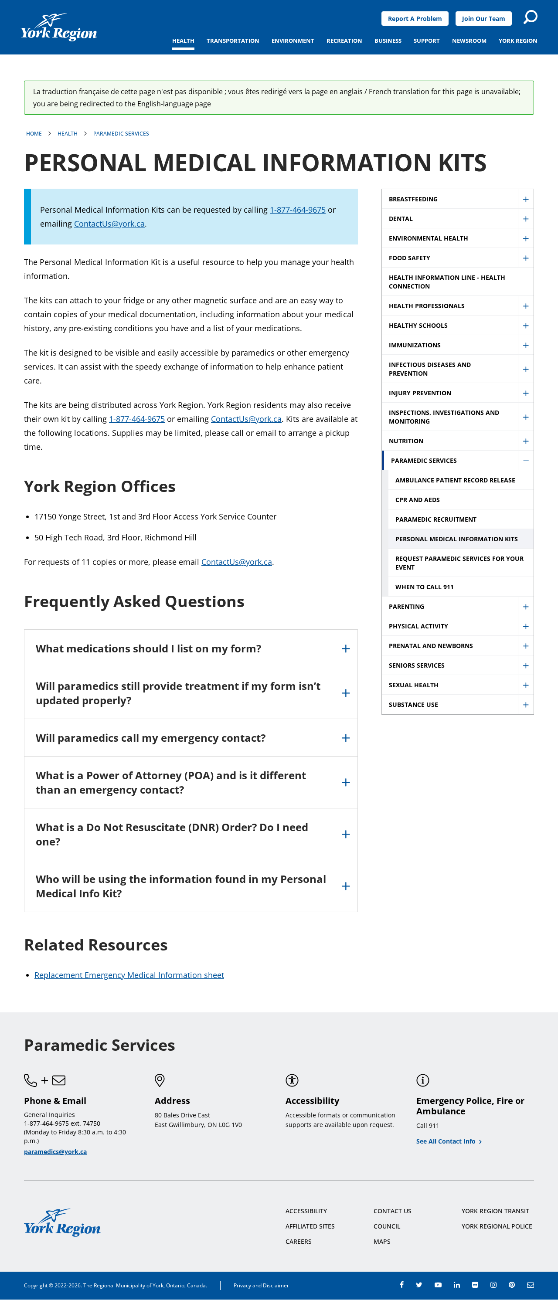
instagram (493, 1284)
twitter (419, 1284)
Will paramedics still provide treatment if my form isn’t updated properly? (178, 693)
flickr (475, 1284)
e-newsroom (530, 1284)
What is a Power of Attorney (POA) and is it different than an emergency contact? (171, 782)
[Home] (58, 27)
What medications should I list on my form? (148, 648)
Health (68, 133)
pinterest (512, 1284)
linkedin (457, 1284)
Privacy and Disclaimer (261, 1285)
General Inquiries (49, 1114)
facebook (402, 1284)
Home (34, 133)
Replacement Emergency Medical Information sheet (129, 975)
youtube (438, 1284)
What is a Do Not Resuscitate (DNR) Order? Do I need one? (172, 834)
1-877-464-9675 (298, 209)
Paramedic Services (121, 133)
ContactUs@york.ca (109, 223)
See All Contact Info (446, 1141)
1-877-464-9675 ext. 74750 (62, 1123)
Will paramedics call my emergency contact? (150, 737)
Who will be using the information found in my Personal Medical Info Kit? (181, 886)
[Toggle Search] (530, 17)
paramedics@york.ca (55, 1151)
